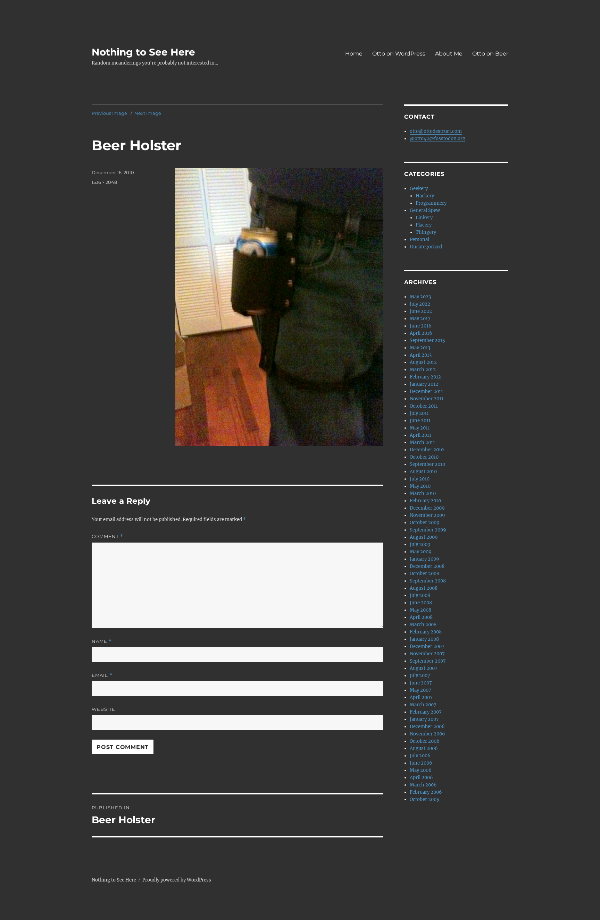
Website (103, 709)
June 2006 (421, 763)
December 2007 (427, 646)
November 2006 (427, 734)
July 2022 (420, 304)
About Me (448, 53)
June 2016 (421, 326)
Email (102, 675)
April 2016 (421, 333)
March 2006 (423, 785)
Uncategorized (426, 247)
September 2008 (428, 581)
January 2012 (424, 384)
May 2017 (420, 319)
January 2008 (424, 639)
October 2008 (424, 574)
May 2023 (420, 297)
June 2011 (420, 421)
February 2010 (425, 501)
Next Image (147, 113)
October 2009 (425, 523)
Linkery (424, 218)
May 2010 (420, 486)
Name (102, 641)
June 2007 (421, 683)
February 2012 (425, 377)
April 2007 (421, 697)
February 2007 (426, 712)
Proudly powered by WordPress (176, 880)
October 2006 (425, 741)
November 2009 (427, 515)
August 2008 (424, 588)
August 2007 (424, 668)
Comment (107, 536)
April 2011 (420, 435)
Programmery (431, 203)
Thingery (426, 232)
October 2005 (424, 799)
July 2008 (420, 595)
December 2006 (427, 727)
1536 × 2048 (104, 182)
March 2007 (423, 705)
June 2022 (421, 311)
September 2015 (427, 340)
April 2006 (421, 778)
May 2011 (420, 428)
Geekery (419, 188)
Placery (424, 225)
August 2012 (423, 362)
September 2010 (427, 464)
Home (353, 53)
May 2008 (420, 610)
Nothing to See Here (143, 52)
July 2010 (420, 479)
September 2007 (428, 661)
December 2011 (426, 391)
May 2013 (420, 348)
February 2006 (426, 792)
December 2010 (427, 450)
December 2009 (427, 508)
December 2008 (427, 566)
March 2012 (423, 370)
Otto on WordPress (398, 53)
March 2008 (423, 625)
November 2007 (427, 654)
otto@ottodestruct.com (436, 131)
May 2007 (420, 690)
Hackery (425, 196)
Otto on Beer (490, 53)
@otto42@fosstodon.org (437, 139)
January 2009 (424, 559)
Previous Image (109, 113)
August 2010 (423, 472)
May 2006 (421, 770)
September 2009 (428, 530)
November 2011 (426, 399)
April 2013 (421, 355)
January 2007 (424, 719)
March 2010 (423, 493)
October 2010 (424, 457)
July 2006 (420, 756)
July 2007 (420, 676)
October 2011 (424, 406)
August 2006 (424, 748)
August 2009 (424, 537)
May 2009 (421, 552)
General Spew (425, 210)
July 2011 (419, 413)
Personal (419, 239)
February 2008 (426, 632)
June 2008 (421, 603)
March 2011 (422, 442)
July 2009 (420, 544)
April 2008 (421, 617)
